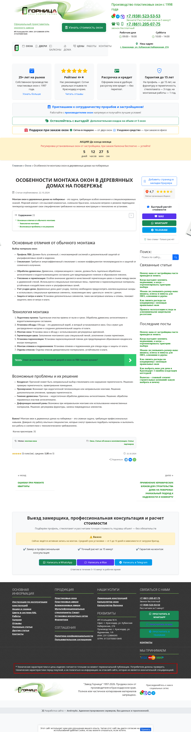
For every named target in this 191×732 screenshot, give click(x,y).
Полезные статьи (22, 626)
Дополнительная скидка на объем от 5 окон (118, 120)
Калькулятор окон (108, 601)
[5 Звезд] (20, 454)
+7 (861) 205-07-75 (143, 24)
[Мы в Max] (122, 17)
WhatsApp (161, 223)
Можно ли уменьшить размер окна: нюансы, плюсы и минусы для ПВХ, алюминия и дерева (159, 293)
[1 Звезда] (13, 454)
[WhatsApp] (134, 459)
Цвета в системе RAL (24, 612)
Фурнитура (61, 619)
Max (161, 216)
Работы (91, 46)
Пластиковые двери (66, 601)
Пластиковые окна (66, 598)
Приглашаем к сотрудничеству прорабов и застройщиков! (98, 107)
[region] (95, 728)
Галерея (17, 619)
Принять (145, 729)
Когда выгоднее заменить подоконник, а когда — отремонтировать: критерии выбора (155, 283)
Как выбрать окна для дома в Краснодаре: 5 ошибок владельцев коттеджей (158, 370)
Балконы (55, 49)
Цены (80, 46)
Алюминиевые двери (67, 605)
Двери (42, 46)
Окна (28, 165)
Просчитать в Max (160, 624)
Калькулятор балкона (110, 605)
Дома (67, 49)
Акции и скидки (21, 608)
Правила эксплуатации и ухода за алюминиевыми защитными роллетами (158, 311)
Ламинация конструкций (112, 598)
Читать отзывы (74, 94)
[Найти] (175, 257)
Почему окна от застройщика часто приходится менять (159, 274)
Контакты (105, 46)
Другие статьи (20, 630)
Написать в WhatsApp (59, 562)
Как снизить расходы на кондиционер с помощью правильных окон (153, 302)
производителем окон (79, 112)
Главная (17, 165)
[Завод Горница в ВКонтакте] (149, 692)
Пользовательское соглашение (73, 639)
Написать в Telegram (134, 562)
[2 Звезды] (15, 454)
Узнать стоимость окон (85, 27)
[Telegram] (126, 459)
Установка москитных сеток (71, 615)
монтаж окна (31, 441)
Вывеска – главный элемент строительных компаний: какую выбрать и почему (157, 379)
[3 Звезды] (17, 454)
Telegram (161, 230)
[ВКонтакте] (130, 459)
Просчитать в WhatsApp (161, 615)
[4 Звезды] (18, 454)
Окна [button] (29, 46)
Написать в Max (97, 562)
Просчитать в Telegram (161, 633)
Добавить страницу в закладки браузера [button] (161, 181)
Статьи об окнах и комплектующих (111, 441)
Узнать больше (32, 94)
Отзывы (17, 623)
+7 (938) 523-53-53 (143, 16)
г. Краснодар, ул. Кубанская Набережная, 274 (144, 47)
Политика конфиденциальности (74, 635)
